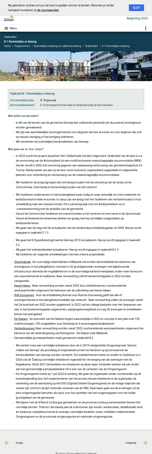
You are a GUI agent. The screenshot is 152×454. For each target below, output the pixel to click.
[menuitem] (9, 46)
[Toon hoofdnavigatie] (10, 28)
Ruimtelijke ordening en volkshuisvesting (57, 46)
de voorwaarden (48, 10)
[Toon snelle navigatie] (145, 28)
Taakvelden (91, 46)
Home (7, 46)
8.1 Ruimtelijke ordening (116, 46)
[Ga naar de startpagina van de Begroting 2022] (9, 18)
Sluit (136, 7)
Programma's (22, 46)
